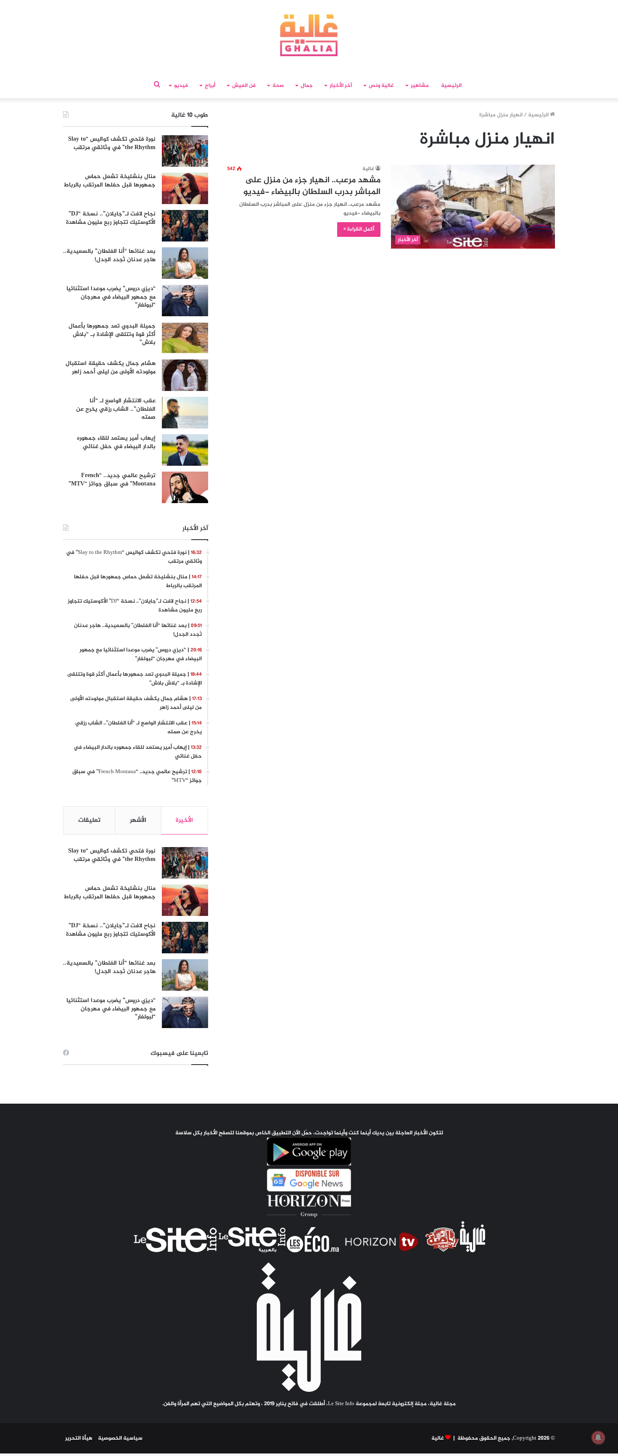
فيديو (181, 85)
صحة (278, 85)
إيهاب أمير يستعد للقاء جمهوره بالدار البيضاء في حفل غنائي (116, 442)
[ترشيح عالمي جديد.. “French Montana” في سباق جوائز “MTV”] (185, 487)
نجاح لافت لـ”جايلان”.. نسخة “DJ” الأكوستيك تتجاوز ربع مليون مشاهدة (111, 218)
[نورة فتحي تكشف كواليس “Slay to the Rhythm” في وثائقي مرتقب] (185, 151)
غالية (368, 169)
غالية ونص (381, 85)
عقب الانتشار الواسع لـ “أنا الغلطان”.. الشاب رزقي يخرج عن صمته (116, 409)
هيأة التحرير (78, 1438)
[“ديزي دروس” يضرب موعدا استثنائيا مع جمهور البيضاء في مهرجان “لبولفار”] (185, 300)
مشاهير (420, 85)
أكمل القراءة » (358, 229)
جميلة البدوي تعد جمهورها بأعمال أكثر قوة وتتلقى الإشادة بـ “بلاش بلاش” (112, 334)
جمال (307, 85)
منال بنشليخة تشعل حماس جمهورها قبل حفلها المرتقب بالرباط (110, 181)
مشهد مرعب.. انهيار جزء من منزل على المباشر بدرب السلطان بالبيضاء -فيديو (311, 186)
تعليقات (89, 820)
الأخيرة (184, 820)
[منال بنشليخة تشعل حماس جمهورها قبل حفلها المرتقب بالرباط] (185, 188)
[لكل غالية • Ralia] (309, 35)
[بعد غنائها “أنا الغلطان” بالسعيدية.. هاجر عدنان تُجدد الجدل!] (185, 263)
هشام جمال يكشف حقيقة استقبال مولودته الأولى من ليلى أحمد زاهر (111, 368)
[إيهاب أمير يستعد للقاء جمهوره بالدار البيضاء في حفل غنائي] (185, 450)
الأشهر (138, 820)
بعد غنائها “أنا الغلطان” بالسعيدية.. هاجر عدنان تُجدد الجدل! (109, 256)
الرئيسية (451, 85)
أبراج (210, 85)
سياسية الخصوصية (120, 1438)
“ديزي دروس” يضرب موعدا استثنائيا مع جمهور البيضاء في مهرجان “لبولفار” (111, 297)
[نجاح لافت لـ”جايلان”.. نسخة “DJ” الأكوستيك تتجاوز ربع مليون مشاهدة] (185, 225)
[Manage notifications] (598, 1437)
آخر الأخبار (341, 85)
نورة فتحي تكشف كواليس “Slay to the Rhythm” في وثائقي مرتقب (112, 143)
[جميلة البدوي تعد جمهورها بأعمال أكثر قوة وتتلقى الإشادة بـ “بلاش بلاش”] (185, 338)
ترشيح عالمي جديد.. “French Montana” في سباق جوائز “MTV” (112, 480)
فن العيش (244, 85)
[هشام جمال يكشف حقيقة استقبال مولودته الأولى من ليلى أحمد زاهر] (185, 375)
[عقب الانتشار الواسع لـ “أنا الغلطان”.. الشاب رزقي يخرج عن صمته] (185, 412)
